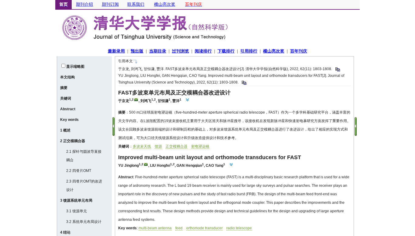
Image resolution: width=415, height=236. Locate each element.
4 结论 (65, 232)
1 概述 (65, 130)
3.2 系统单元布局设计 (83, 222)
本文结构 (67, 77)
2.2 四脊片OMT (78, 171)
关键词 (65, 98)
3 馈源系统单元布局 (76, 200)
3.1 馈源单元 (76, 211)
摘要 (63, 88)
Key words (69, 120)
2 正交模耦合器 (72, 141)
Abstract (67, 109)
